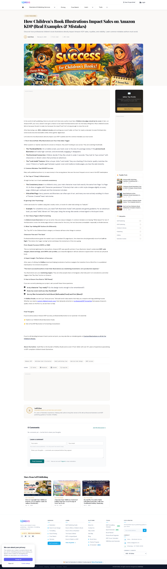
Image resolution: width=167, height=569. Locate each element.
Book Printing (53, 533)
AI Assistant (95, 545)
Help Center (91, 530)
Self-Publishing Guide (71, 525)
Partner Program (94, 542)
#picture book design (76, 361)
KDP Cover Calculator (112, 538)
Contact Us (91, 528)
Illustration (52, 525)
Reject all (10, 563)
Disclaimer (59, 566)
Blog (89, 536)
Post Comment (37, 461)
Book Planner (110, 532)
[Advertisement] (67, 104)
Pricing (63, 7)
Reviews (52, 539)
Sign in (63, 461)
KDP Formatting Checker (113, 526)
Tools (100, 7)
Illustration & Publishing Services (39, 7)
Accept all (18, 559)
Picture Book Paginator (112, 535)
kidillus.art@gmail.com (133, 542)
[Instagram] (21, 536)
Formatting (52, 530)
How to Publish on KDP (72, 539)
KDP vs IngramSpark (71, 536)
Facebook (44, 367)
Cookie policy (24, 555)
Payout (65, 566)
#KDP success (89, 361)
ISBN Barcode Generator (113, 541)
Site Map (90, 533)
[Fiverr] (25, 536)
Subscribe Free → (129, 109)
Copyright (52, 566)
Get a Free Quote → (98, 562)
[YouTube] (32, 536)
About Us (90, 525)
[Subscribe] (144, 530)
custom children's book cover (46, 301)
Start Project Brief (130, 2)
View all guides (70, 542)
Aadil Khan (38, 408)
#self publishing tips (61, 361)
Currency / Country (130, 550)
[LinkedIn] (29, 536)
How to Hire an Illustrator (72, 530)
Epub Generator (112, 529)
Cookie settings (26, 563)
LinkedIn (55, 367)
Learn (86, 7)
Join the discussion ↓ (99, 427)
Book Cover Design (55, 528)
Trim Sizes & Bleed (71, 533)
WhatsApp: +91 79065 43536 (135, 546)
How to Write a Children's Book (74, 528)
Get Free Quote (53, 543)
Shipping (46, 566)
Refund (35, 566)
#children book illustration (43, 361)
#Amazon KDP (28, 361)
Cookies (41, 566)
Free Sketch (75, 7)
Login (143, 2)
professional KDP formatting (83, 301)
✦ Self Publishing (30, 16)
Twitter (34, 367)
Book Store (93, 539)
